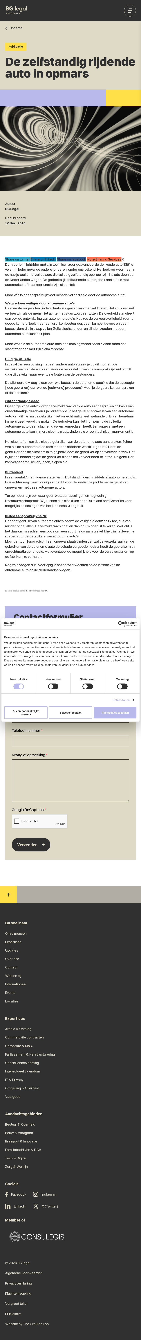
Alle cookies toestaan (115, 712)
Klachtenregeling (18, 1293)
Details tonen (121, 700)
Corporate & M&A (19, 1046)
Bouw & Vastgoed (19, 1133)
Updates (11, 950)
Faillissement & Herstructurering (30, 1054)
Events (10, 993)
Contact (11, 967)
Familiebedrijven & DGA (23, 1150)
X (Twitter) (50, 1206)
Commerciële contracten (24, 1037)
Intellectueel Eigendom (22, 1071)
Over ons (12, 959)
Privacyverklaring (18, 1283)
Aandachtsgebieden (23, 1114)
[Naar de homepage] (16, 10)
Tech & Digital (15, 1158)
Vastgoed (12, 1097)
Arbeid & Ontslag (18, 1029)
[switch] (53, 686)
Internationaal (15, 984)
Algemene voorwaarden (24, 1273)
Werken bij (13, 976)
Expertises (13, 942)
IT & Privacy (14, 1080)
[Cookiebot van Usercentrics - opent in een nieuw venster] (121, 624)
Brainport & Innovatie (21, 1141)
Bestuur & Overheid (20, 1124)
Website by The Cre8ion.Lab (27, 1324)
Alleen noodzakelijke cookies (26, 712)
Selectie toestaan (71, 712)
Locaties (12, 1001)
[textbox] (70, 737)
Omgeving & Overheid (22, 1088)
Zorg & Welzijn (16, 1167)
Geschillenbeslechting (22, 1063)
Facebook (18, 1194)
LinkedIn (20, 1206)
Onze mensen (16, 933)
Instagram (49, 1194)
